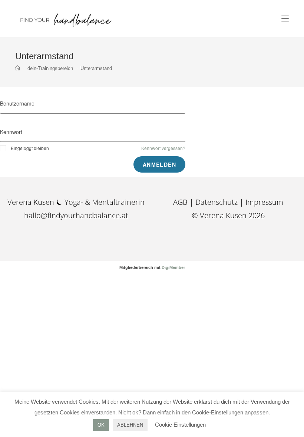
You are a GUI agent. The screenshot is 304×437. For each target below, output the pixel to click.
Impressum (264, 202)
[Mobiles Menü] (285, 18)
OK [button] (101, 425)
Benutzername (17, 103)
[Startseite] (17, 68)
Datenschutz (216, 202)
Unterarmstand (96, 68)
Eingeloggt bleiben (30, 148)
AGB (181, 202)
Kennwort (11, 132)
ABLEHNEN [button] (130, 425)
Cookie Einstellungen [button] (180, 424)
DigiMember (173, 267)
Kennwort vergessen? (163, 148)
